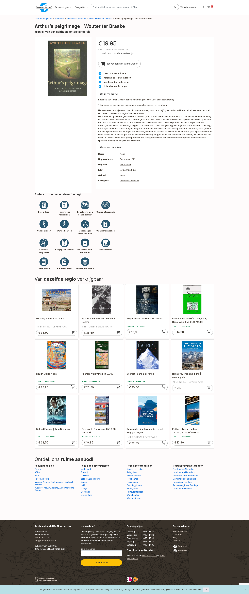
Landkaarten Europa (182, 488)
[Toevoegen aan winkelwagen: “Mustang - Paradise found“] (73, 332)
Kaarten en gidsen (43, 18)
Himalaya (99, 18)
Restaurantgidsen (135, 492)
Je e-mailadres (88, 549)
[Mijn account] (203, 7)
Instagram (182, 550)
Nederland (86, 469)
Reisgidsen (132, 472)
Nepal (109, 18)
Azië (90, 18)
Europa (38, 469)
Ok (206, 589)
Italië (83, 485)
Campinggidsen (134, 485)
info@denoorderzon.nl (45, 540)
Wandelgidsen (133, 498)
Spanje (84, 482)
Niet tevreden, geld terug (116, 82)
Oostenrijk (85, 492)
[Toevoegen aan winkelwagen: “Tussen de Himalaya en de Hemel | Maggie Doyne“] (163, 443)
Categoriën (80, 7)
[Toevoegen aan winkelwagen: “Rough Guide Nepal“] (73, 387)
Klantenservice (180, 531)
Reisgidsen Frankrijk (182, 482)
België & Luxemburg (90, 479)
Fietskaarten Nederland (184, 469)
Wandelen (59, 18)
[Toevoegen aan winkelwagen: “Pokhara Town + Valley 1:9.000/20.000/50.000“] (209, 442)
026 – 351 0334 (42, 537)
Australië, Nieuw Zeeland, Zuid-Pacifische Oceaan (54, 488)
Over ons (177, 534)
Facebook (182, 546)
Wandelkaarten (134, 475)
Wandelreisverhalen (76, 18)
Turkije (84, 488)
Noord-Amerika (42, 479)
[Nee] (245, 589)
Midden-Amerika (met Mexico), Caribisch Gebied (54, 483)
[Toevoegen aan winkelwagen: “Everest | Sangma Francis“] (163, 387)
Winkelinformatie (188, 7)
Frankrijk (85, 472)
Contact (176, 540)
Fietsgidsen (132, 482)
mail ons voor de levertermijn (117, 53)
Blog (175, 537)
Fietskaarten (132, 479)
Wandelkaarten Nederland (185, 475)
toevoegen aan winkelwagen (122, 63)
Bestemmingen (62, 7)
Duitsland (85, 475)
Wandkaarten (133, 495)
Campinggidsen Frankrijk (184, 479)
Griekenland (86, 495)
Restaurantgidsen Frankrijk (185, 485)
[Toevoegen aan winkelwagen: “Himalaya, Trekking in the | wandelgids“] (209, 387)
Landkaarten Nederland (184, 472)
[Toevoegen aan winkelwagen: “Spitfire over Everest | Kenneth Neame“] (118, 332)
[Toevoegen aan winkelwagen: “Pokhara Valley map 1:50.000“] (118, 387)
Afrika (37, 472)
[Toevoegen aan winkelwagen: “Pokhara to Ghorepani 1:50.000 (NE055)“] (118, 442)
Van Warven (125, 164)
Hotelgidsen (132, 488)
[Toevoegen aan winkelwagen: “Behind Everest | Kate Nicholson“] (73, 442)
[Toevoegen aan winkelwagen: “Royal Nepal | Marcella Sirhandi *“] (163, 332)
